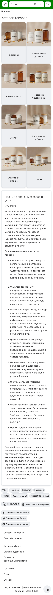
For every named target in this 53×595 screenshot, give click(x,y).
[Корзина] (48, 4)
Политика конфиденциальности (15, 559)
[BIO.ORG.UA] (5, 4)
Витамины (14, 55)
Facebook (39, 490)
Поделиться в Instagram (17, 524)
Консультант (13, 504)
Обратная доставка (14, 551)
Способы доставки (14, 532)
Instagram (27, 490)
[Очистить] (41, 4)
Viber (4, 490)
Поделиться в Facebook (17, 512)
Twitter (5, 496)
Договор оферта (12, 546)
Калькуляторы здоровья (37, 504)
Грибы (38, 179)
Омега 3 (14, 137)
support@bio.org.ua (39, 496)
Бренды (5, 11)
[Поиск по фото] (35, 4)
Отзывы (8, 579)
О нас (7, 574)
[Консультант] (47, 589)
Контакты (9, 568)
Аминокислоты (13, 96)
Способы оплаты (13, 538)
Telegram (14, 490)
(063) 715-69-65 (19, 496)
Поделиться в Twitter (16, 518)
